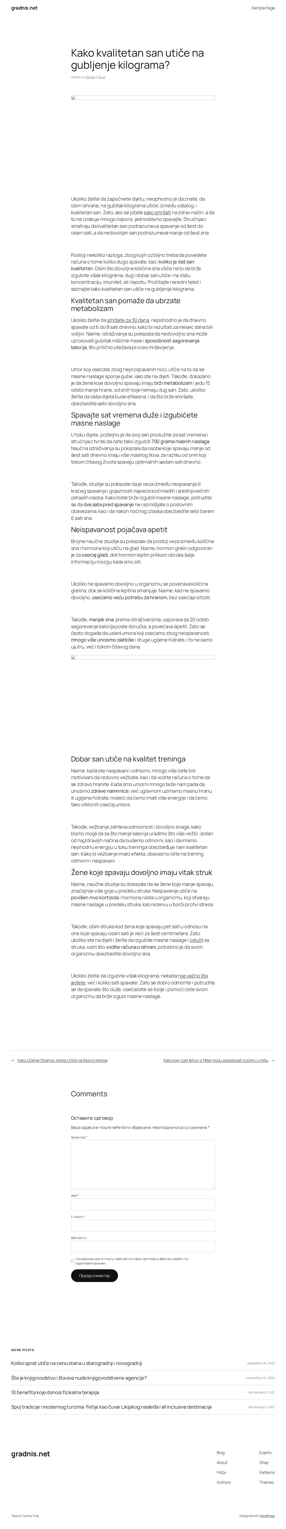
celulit (196, 940)
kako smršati (157, 212)
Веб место (78, 1238)
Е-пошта (78, 1216)
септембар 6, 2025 (261, 1392)
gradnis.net (24, 7)
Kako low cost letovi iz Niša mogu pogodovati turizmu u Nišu (216, 1060)
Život (101, 77)
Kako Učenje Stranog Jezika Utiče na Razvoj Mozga (62, 1060)
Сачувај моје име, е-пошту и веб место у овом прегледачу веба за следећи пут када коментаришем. (132, 1261)
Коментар (79, 1137)
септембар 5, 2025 (261, 1407)
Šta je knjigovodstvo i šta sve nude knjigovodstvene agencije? (79, 1378)
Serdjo (90, 77)
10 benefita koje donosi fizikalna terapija (55, 1392)
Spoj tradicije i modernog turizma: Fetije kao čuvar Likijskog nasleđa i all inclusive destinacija (111, 1407)
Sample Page (263, 7)
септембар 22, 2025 (260, 1378)
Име (75, 1195)
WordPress (267, 1516)
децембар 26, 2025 (261, 1363)
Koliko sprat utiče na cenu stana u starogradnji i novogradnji (76, 1363)
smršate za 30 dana (128, 320)
